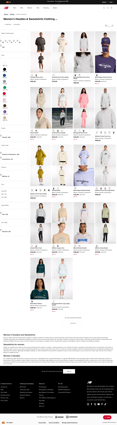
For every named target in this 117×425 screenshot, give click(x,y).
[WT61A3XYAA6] (75, 130)
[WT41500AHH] (96, 132)
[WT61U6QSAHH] (62, 130)
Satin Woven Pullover (36, 303)
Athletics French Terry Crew (102, 136)
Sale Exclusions (5, 395)
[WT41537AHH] (32, 190)
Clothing (12, 14)
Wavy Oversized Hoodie (80, 248)
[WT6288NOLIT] (53, 75)
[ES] (6, 2)
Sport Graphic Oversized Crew (103, 77)
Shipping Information (26, 392)
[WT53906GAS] (96, 246)
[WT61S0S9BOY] (96, 75)
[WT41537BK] (36, 190)
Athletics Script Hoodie (101, 248)
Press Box (42, 400)
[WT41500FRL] (109, 132)
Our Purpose (42, 387)
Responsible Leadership (46, 390)
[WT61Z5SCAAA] (75, 246)
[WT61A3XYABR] (83, 130)
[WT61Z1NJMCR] (53, 188)
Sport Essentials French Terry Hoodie (81, 77)
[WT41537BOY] (48, 190)
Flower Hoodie (34, 133)
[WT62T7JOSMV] (32, 75)
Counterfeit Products (64, 392)
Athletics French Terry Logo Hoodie (105, 190)
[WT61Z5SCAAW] (79, 246)
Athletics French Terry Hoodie (38, 194)
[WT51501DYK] (109, 188)
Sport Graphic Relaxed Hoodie (81, 190)
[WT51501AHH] (96, 188)
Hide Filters (8, 24)
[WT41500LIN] (105, 132)
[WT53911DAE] (36, 130)
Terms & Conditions (54, 422)
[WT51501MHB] (101, 188)
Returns (22, 398)
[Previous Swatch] (95, 130)
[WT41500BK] (101, 132)
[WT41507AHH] (79, 75)
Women (6, 14)
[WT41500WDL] (113, 132)
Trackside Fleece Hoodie (58, 133)
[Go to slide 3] (59, 3)
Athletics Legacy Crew (58, 248)
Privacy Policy (42, 422)
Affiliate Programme (64, 390)
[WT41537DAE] (44, 190)
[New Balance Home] (6, 8)
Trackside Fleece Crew (36, 77)
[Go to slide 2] (58, 3)
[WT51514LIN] (32, 246)
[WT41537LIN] (40, 190)
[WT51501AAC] (105, 188)
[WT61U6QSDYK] (53, 130)
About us (41, 406)
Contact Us (4, 387)
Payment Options (25, 395)
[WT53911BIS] (32, 130)
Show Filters (17, 24)
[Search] (104, 7)
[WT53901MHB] (57, 246)
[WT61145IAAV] (32, 301)
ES (10, 422)
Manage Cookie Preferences (70, 422)
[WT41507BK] (75, 75)
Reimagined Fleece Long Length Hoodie (61, 304)
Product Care (4, 398)
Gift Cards (23, 387)
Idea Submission (63, 387)
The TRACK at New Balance (47, 398)
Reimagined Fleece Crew (80, 133)
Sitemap (41, 403)
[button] (107, 7)
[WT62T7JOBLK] (36, 75)
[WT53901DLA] (53, 246)
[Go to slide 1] (57, 3)
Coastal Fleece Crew (36, 248)
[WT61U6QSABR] (57, 130)
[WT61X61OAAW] (53, 301)
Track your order (25, 390)
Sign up (69, 371)
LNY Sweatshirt (56, 190)
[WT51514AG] (36, 246)
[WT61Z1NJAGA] (57, 188)
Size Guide (4, 392)
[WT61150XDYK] (75, 188)
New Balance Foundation (46, 392)
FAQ (2, 390)
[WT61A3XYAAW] (79, 130)
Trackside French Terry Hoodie (60, 77)
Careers (41, 395)
